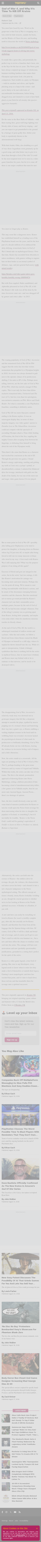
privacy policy (20, 1535)
